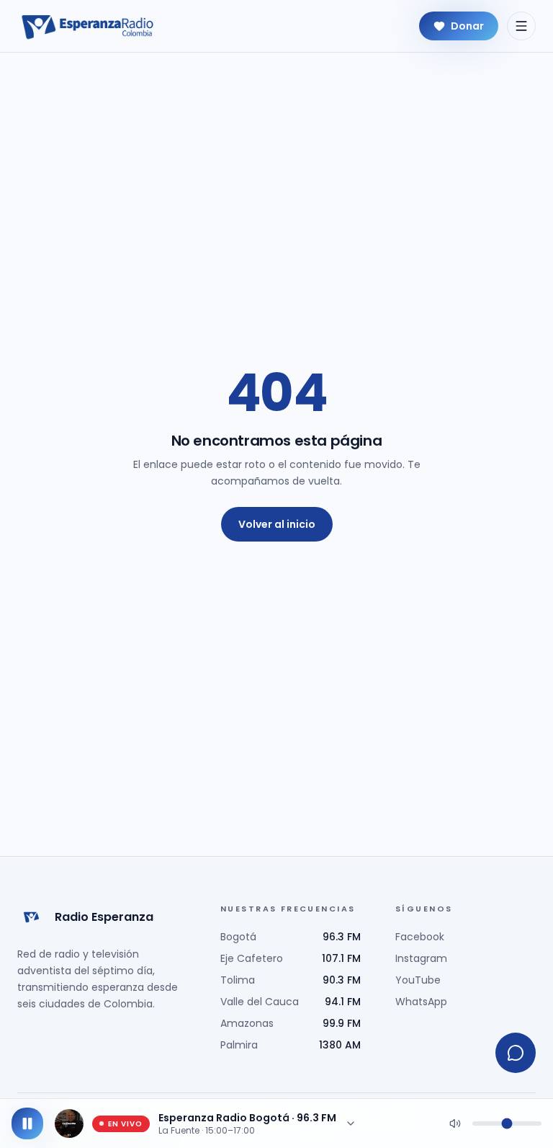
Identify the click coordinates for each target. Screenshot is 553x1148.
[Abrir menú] (521, 26)
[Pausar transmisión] (27, 1123)
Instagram (421, 958)
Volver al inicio (276, 524)
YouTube (418, 980)
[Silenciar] (455, 1123)
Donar (467, 26)
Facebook (419, 937)
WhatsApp (421, 1001)
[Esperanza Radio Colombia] (87, 26)
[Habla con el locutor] (515, 1053)
